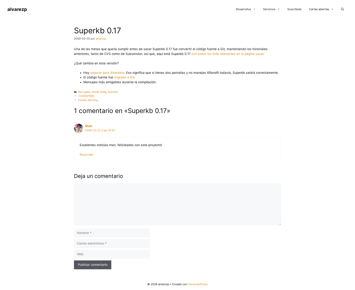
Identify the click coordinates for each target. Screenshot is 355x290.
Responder (86, 154)
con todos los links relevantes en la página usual (227, 54)
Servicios (269, 9)
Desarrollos (243, 9)
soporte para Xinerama (107, 73)
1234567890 (86, 95)
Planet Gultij (99, 91)
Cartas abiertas (319, 9)
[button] (342, 9)
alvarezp (17, 9)
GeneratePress (198, 284)
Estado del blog (88, 100)
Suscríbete (294, 9)
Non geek (84, 91)
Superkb (113, 91)
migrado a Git (124, 77)
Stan (88, 126)
